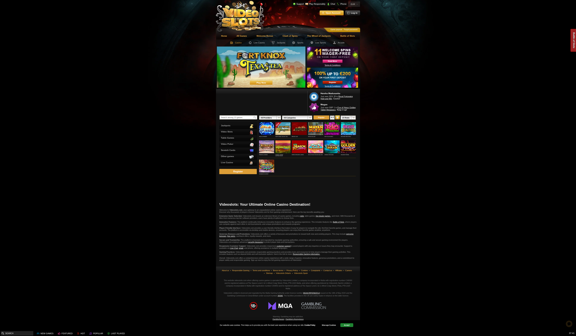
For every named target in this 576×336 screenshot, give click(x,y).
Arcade (341, 42)
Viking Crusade (329, 154)
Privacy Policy (292, 270)
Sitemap (269, 273)
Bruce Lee (295, 136)
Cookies (304, 270)
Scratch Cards (228, 150)
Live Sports (321, 42)
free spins (231, 236)
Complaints (315, 270)
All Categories (290, 118)
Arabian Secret (263, 173)
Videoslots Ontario (283, 273)
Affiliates (338, 270)
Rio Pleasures (328, 136)
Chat (333, 4)
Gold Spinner (263, 136)
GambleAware (278, 319)
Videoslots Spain (301, 273)
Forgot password (350, 30)
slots (302, 216)
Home (224, 36)
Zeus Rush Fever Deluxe (315, 154)
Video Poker (227, 144)
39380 (280, 296)
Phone (343, 4)
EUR (353, 4)
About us (225, 270)
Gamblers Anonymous (295, 319)
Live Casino (259, 42)
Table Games (227, 138)
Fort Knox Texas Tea (281, 136)
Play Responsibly (317, 4)
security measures (255, 242)
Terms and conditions (261, 270)
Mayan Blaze (311, 136)
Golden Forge (345, 154)
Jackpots (281, 42)
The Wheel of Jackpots (319, 36)
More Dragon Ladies (298, 154)
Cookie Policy (309, 325)
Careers (348, 270)
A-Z (332, 118)
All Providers (266, 118)
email (241, 248)
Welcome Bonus (264, 36)
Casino (238, 42)
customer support (284, 246)
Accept (347, 325)
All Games (242, 36)
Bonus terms (278, 270)
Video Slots (227, 131)
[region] (288, 325)
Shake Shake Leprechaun (279, 155)
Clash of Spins (290, 36)
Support (300, 4)
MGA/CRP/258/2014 (311, 293)
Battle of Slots (347, 36)
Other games (227, 156)
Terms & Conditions (332, 65)
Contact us (327, 270)
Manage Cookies (329, 325)
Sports (300, 42)
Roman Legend (263, 154)
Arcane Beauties (346, 136)
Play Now (266, 132)
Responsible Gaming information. (306, 254)
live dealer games (323, 216)
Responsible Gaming (240, 270)
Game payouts (336, 30)
